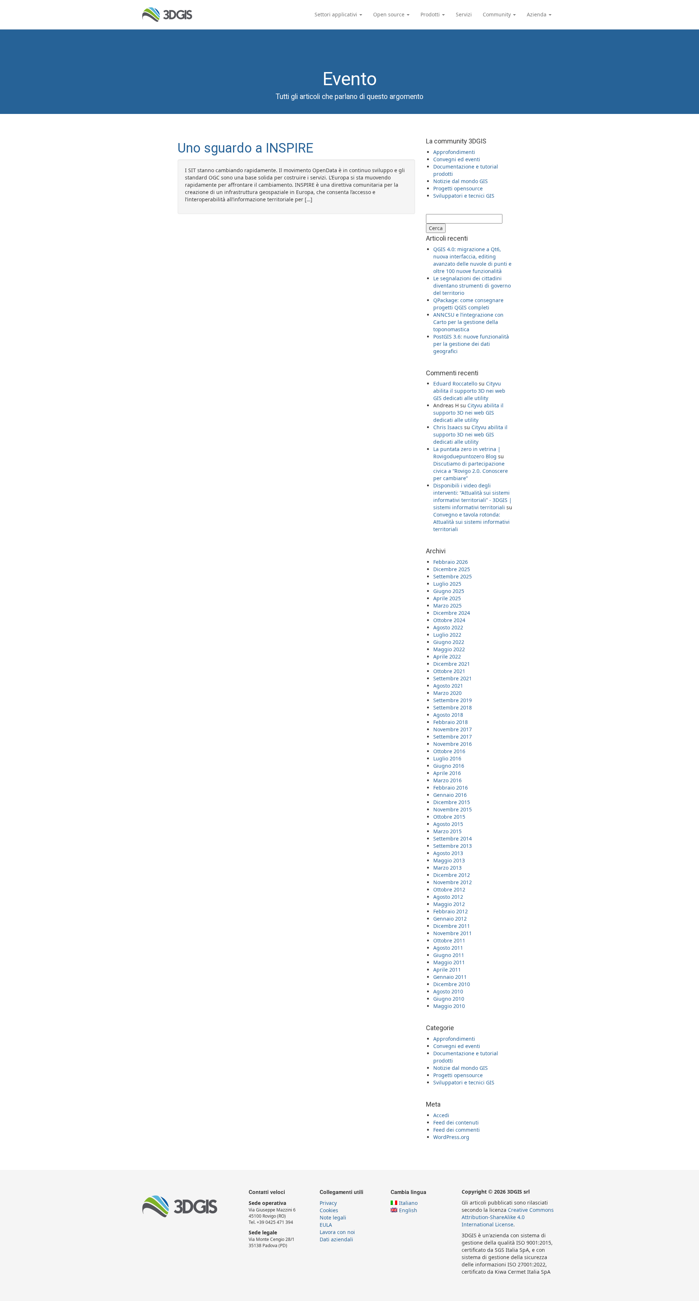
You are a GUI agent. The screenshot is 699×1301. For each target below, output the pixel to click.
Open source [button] (389, 14)
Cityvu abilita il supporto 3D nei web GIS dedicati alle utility (469, 391)
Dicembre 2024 (451, 612)
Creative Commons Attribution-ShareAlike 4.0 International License (508, 1217)
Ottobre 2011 (449, 940)
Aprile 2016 (447, 773)
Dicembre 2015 (451, 802)
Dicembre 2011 (451, 925)
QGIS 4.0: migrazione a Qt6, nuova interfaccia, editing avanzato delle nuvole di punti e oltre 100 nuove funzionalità (472, 260)
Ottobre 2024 (449, 620)
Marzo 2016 (447, 780)
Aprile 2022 (447, 656)
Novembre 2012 (452, 882)
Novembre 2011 (452, 933)
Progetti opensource (458, 188)
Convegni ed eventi (456, 159)
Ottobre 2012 (449, 889)
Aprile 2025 (447, 598)
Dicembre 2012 (451, 874)
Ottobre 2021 (449, 671)
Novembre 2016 (452, 743)
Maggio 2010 (449, 1006)
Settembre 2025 (452, 576)
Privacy (328, 1202)
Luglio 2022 (447, 634)
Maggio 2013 (449, 860)
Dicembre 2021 (451, 663)
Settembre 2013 (452, 845)
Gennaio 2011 (450, 976)
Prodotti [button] (430, 14)
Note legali (333, 1217)
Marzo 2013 (447, 867)
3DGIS (167, 14)
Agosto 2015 (448, 823)
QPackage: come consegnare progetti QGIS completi (468, 304)
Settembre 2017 (452, 736)
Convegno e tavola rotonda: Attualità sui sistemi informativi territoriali (471, 522)
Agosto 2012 (448, 896)
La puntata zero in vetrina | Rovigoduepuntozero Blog (467, 453)
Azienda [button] (537, 14)
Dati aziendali (336, 1239)
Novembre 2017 (452, 729)
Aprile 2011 (447, 969)
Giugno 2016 (448, 765)
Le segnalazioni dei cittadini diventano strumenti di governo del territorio (472, 285)
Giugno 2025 (448, 591)
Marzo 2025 (447, 605)
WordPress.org (451, 1137)
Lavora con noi (337, 1232)
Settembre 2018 (452, 707)
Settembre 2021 (452, 678)
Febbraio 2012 (450, 911)
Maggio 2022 (449, 649)
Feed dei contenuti (456, 1122)
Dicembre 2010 (451, 984)
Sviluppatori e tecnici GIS (463, 195)
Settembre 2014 (452, 838)
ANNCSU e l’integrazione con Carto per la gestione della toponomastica (468, 322)
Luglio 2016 (447, 758)
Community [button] (497, 14)
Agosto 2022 (448, 627)
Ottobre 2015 (449, 816)
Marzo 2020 (447, 692)
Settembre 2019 (452, 700)
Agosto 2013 (448, 853)
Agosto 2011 (448, 947)
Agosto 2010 (448, 991)
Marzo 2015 (447, 831)
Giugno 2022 (448, 641)
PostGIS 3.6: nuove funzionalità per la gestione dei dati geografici (471, 344)
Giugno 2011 (448, 955)
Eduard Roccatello (455, 383)
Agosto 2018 (448, 714)
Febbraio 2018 (450, 722)
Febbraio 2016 (450, 787)
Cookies (329, 1210)
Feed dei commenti (456, 1129)
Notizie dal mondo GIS (460, 181)
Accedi (441, 1115)
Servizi (464, 14)
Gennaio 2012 (450, 918)
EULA (326, 1224)
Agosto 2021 (448, 685)
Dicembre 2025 (451, 569)
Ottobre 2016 (449, 751)
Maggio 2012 (449, 904)
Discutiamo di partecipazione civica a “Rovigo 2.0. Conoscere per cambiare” (470, 471)
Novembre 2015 (452, 809)
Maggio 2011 (449, 962)
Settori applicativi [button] (337, 14)
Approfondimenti (454, 152)
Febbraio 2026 (450, 561)
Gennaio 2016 (450, 794)
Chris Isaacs (448, 427)
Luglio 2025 (447, 583)
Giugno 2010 (448, 998)
